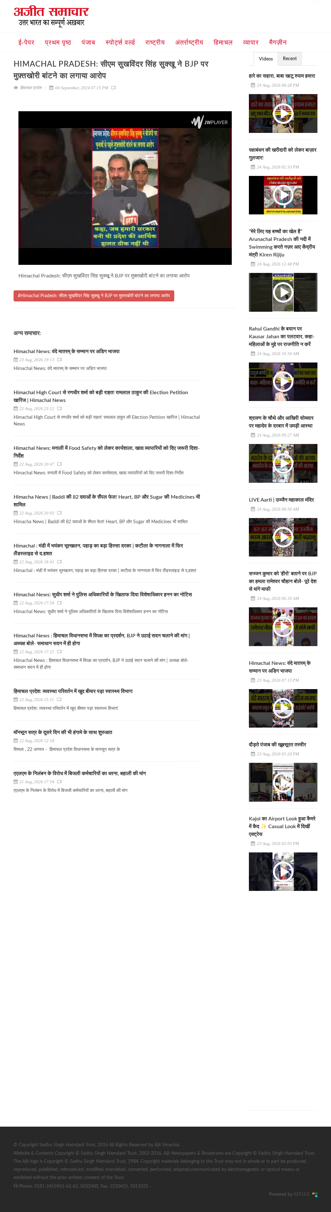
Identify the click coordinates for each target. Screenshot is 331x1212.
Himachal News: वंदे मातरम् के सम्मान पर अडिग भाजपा (67, 351)
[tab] (266, 58)
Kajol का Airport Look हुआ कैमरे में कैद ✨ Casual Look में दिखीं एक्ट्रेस (282, 826)
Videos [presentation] (266, 59)
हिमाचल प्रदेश (30, 87)
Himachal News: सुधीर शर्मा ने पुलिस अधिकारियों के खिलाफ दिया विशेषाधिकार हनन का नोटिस (103, 594)
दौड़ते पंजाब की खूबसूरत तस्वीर (277, 744)
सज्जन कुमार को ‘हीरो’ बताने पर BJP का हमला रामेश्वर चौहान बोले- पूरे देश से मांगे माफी (283, 581)
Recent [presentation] (290, 59)
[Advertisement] (290, 995)
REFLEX (303, 1194)
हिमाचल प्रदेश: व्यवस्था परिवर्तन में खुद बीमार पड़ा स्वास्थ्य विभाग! (73, 691)
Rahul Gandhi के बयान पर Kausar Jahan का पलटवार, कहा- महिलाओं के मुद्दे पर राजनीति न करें (282, 336)
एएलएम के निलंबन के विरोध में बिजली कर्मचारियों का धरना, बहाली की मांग (80, 773)
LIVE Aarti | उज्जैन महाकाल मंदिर (281, 500)
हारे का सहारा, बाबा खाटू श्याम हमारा (282, 76)
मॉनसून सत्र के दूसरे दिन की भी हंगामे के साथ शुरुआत (63, 732)
